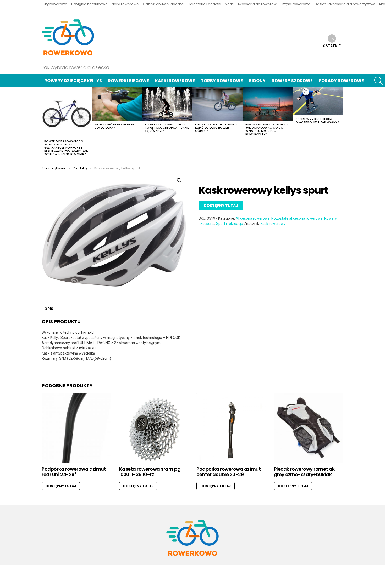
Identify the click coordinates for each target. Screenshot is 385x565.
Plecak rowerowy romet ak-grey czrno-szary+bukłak (306, 472)
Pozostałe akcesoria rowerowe (297, 218)
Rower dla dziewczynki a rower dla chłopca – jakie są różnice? (167, 127)
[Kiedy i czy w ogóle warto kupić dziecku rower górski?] (217, 104)
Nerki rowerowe (125, 4)
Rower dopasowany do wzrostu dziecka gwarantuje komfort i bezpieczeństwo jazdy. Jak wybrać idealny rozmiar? (66, 147)
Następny (340, 122)
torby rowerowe (222, 81)
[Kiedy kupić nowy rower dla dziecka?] (117, 104)
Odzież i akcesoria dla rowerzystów (344, 4)
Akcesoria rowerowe (253, 218)
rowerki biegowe (128, 81)
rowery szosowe (292, 81)
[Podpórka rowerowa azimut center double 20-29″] (231, 428)
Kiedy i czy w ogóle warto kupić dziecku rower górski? (217, 127)
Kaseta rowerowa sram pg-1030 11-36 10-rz (151, 472)
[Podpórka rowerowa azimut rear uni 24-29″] (76, 428)
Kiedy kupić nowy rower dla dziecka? (114, 126)
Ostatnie (332, 46)
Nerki (229, 4)
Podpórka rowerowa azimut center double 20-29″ (228, 472)
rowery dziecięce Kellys (73, 81)
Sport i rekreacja (229, 223)
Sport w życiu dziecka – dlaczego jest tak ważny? (317, 120)
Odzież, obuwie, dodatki (163, 4)
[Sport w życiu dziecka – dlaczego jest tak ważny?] (318, 101)
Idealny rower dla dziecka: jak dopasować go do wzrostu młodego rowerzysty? (267, 129)
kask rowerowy (273, 223)
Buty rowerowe (54, 4)
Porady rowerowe (341, 81)
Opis (48, 308)
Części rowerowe (295, 4)
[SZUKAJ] (378, 80)
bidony (257, 81)
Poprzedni (44, 122)
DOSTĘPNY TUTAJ (221, 205)
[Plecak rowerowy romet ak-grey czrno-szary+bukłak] (309, 428)
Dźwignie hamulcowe (89, 4)
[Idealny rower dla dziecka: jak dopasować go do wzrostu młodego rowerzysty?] (268, 104)
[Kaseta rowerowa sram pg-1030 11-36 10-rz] (154, 428)
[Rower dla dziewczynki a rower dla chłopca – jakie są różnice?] (167, 104)
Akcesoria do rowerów (257, 4)
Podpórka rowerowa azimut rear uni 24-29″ (74, 472)
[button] (179, 180)
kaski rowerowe (175, 81)
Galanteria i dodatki (204, 4)
